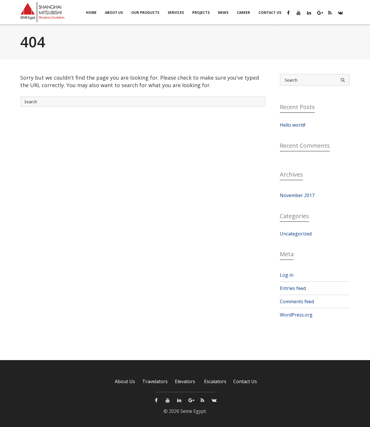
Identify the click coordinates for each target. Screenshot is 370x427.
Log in (286, 275)
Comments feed (297, 301)
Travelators (155, 381)
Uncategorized (296, 234)
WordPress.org (296, 315)
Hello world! (292, 125)
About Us (125, 381)
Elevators (185, 381)
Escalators (215, 381)
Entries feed (293, 288)
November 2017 (297, 195)
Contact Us (245, 381)
